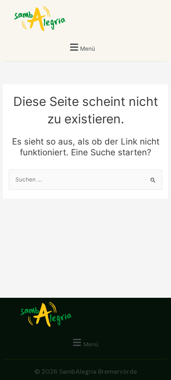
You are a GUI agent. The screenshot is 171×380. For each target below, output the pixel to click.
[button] (81, 47)
